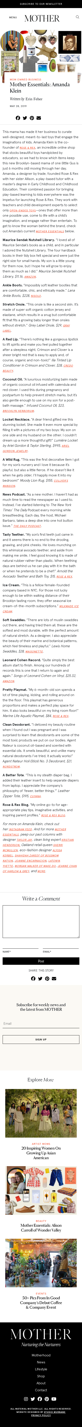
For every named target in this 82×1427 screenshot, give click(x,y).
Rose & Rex (27, 147)
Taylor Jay (24, 839)
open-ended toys (23, 210)
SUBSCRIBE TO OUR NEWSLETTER (41, 3)
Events (41, 1293)
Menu (13, 17)
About (41, 1383)
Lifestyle (41, 1369)
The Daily (20, 526)
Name (7, 951)
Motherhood (41, 1355)
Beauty (41, 1221)
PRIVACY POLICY (41, 1415)
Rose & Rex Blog (53, 815)
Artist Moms (41, 1143)
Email (47, 951)
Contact (41, 1390)
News (41, 1362)
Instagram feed (20, 829)
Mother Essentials (50, 231)
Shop (41, 1376)
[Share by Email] (39, 118)
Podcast (34, 526)
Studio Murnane (55, 1412)
